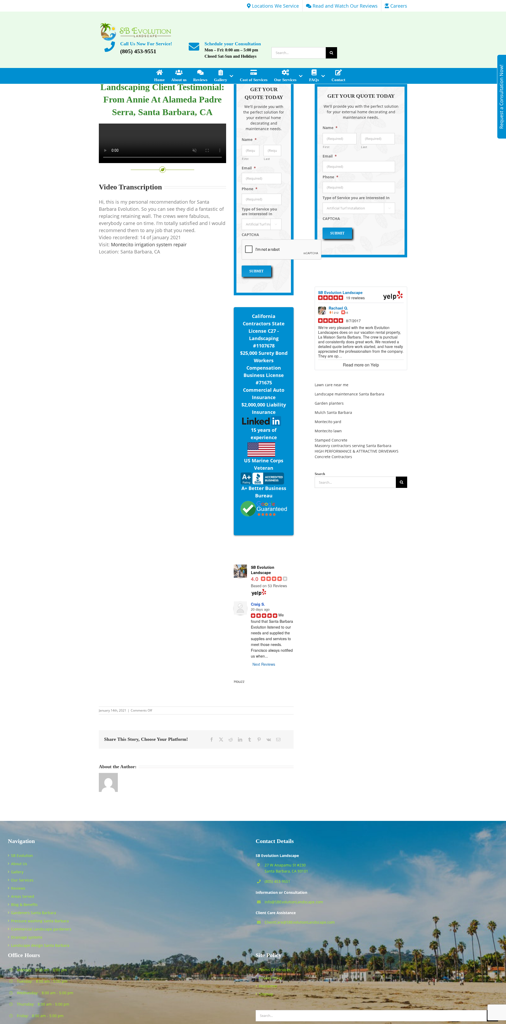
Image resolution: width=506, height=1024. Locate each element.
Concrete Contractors (333, 456)
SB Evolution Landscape (340, 292)
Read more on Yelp (361, 365)
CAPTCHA (250, 234)
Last (267, 159)
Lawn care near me (331, 384)
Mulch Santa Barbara (333, 412)
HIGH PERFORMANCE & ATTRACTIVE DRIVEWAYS (356, 451)
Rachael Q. (338, 308)
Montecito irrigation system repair (149, 244)
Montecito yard (328, 421)
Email (249, 168)
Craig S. (258, 604)
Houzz (239, 681)
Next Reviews (263, 664)
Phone (249, 189)
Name (249, 139)
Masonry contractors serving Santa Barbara (353, 445)
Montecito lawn (328, 430)
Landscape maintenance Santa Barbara (349, 393)
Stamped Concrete (331, 440)
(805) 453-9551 (138, 51)
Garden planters (329, 403)
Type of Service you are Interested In (259, 211)
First (245, 159)
